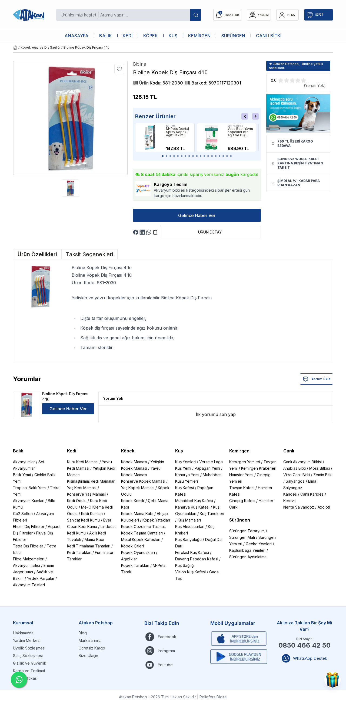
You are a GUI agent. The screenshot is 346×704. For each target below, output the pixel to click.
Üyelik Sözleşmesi (29, 648)
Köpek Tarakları (135, 565)
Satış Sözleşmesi (28, 655)
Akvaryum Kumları (28, 500)
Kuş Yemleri (185, 461)
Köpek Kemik (132, 500)
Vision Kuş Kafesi (190, 572)
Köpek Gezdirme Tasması (144, 526)
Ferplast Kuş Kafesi (192, 552)
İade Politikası (25, 678)
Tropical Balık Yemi (29, 487)
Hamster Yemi (241, 474)
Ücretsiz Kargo (92, 648)
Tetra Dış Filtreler (28, 546)
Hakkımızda (23, 633)
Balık (18, 450)
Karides (290, 494)
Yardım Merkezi (27, 640)
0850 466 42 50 (304, 645)
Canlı (288, 450)
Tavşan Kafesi (241, 487)
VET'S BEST (236, 125)
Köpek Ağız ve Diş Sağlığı (40, 47)
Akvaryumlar (24, 461)
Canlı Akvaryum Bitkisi (302, 461)
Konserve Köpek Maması (143, 481)
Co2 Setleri (23, 513)
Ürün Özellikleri (37, 254)
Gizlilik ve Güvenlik (29, 663)
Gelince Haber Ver (196, 215)
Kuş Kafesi (184, 487)
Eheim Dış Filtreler (28, 526)
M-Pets (171, 125)
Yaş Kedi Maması (82, 487)
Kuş (179, 450)
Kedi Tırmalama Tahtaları (88, 546)
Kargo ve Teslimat (29, 670)
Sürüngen (239, 520)
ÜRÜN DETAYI (210, 232)
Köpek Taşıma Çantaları (142, 533)
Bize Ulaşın (88, 655)
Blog (83, 633)
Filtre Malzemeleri (28, 559)
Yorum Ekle (321, 379)
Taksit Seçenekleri (89, 254)
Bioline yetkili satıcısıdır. (296, 66)
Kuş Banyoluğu (188, 539)
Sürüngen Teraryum (247, 531)
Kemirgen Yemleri (244, 461)
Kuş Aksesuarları (189, 526)
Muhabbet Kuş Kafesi (194, 500)
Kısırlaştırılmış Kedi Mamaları (91, 481)
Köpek (127, 450)
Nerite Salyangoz (298, 507)
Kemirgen (239, 450)
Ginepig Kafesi (242, 500)
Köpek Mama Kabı (137, 513)
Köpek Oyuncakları (138, 552)
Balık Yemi (22, 474)
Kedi (71, 450)
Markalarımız (90, 640)
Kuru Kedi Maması (82, 461)
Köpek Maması (134, 461)
